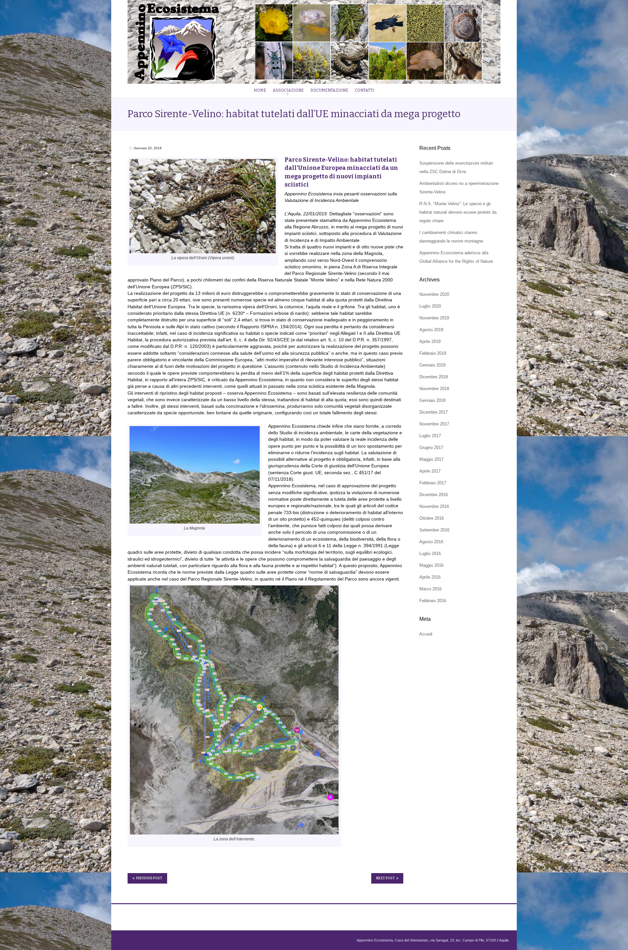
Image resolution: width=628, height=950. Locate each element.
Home (260, 90)
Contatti (364, 90)
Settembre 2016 (434, 530)
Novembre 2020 (434, 294)
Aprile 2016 (430, 577)
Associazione (288, 90)
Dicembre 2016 (433, 494)
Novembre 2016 (434, 506)
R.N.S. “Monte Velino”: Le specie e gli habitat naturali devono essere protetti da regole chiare (458, 212)
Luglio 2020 (430, 306)
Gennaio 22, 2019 (148, 148)
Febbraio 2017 (432, 482)
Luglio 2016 (430, 553)
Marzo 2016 (430, 588)
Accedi (425, 634)
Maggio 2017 (431, 459)
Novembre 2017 (434, 423)
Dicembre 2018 (433, 376)
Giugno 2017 (431, 447)
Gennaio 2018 (432, 400)
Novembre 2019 (434, 317)
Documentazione (329, 90)
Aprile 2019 (430, 341)
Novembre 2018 (434, 388)
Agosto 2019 (431, 329)
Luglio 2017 (430, 435)
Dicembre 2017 (433, 412)
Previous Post (149, 878)
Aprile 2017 (430, 471)
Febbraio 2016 (432, 600)
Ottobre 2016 (431, 518)
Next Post (385, 878)
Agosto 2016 (431, 541)
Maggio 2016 (431, 565)
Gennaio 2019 (432, 365)
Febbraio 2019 (432, 353)
